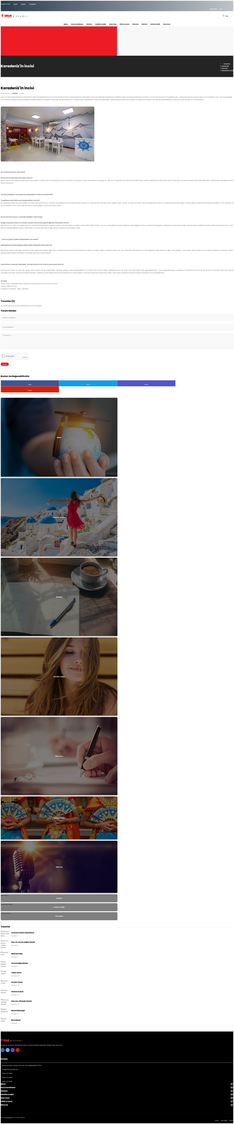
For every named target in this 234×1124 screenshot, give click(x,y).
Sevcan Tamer (17, 982)
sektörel (144, 24)
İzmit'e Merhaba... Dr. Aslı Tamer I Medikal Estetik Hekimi (30, 49)
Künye (15, 4)
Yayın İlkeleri (32, 4)
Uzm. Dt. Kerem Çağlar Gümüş (23, 942)
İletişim (231, 1120)
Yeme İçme (166, 24)
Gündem (89, 24)
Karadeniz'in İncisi (227, 70)
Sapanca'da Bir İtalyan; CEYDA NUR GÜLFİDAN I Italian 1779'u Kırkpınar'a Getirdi (35, 46)
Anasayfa (226, 64)
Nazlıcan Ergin (17, 954)
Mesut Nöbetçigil (18, 1010)
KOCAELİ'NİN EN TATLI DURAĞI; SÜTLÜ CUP (23, 42)
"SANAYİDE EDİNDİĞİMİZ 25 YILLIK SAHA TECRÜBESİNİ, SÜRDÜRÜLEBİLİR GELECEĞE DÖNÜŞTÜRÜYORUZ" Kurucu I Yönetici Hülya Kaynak (53, 31)
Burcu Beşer (16, 1020)
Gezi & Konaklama (77, 24)
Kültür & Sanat (124, 24)
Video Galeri (213, 9)
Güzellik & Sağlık (100, 24)
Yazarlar (23, 4)
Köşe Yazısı (113, 24)
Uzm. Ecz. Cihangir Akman (21, 1001)
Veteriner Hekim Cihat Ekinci (22, 933)
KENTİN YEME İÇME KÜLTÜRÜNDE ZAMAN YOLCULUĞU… (27, 51)
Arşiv (220, 9)
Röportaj (135, 24)
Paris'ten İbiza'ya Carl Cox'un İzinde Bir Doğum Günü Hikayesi (32, 35)
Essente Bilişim (9, 1117)
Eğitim (66, 24)
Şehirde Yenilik (155, 24)
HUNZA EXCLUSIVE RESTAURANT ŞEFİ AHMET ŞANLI (25, 40)
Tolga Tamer (16, 973)
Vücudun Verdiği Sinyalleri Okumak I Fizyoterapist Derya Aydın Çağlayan (36, 33)
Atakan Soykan (17, 991)
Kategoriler (225, 66)
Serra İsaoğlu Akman (19, 963)
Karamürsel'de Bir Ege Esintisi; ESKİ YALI (22, 38)
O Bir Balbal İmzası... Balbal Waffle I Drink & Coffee (26, 44)
